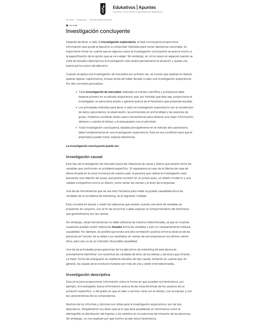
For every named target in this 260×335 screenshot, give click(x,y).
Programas (82, 20)
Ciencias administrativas (100, 20)
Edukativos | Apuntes (134, 7)
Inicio (71, 20)
